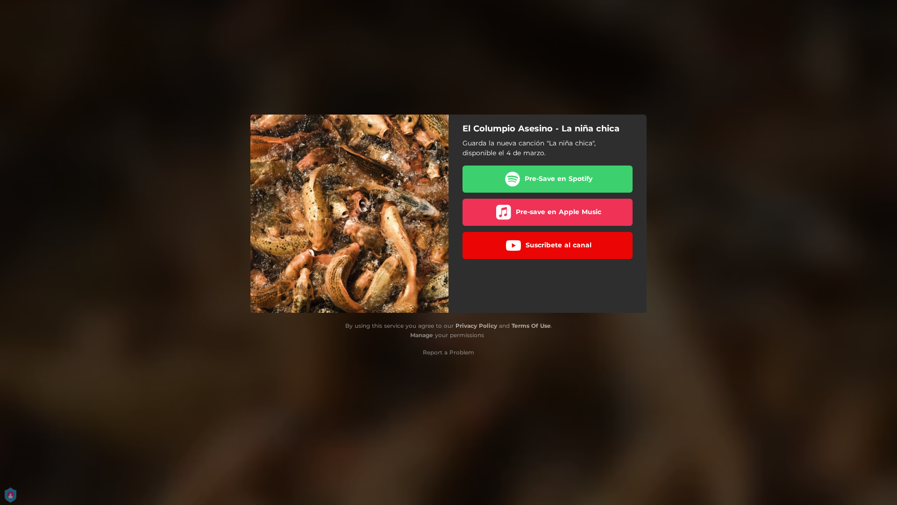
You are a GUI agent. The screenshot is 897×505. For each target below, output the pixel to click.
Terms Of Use (531, 325)
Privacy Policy (476, 325)
